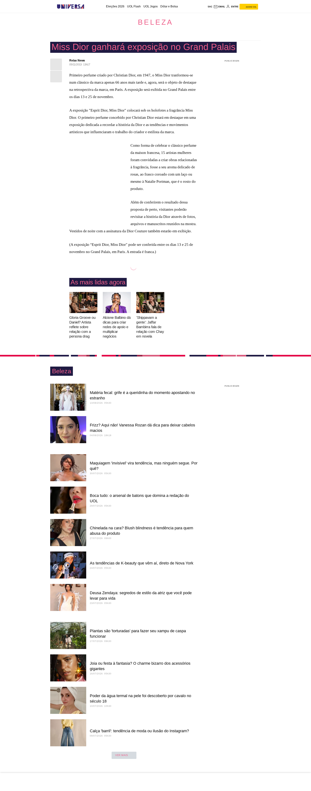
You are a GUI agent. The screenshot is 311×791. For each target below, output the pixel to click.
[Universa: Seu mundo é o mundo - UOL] (70, 6)
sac (210, 6)
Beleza (155, 22)
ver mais (121, 755)
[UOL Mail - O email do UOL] (219, 7)
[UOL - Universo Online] (87, 6)
